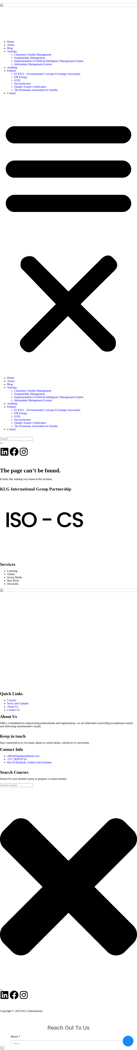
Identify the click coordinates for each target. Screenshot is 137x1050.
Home (10, 41)
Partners (11, 70)
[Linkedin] (4, 451)
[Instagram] (23, 451)
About (10, 44)
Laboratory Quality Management (32, 54)
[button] (68, 235)
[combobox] (16, 439)
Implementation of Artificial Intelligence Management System (48, 61)
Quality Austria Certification (30, 86)
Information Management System (33, 64)
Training (12, 51)
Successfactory (22, 83)
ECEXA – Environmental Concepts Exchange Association (47, 73)
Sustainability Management (29, 57)
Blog (10, 48)
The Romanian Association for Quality (36, 89)
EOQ (17, 80)
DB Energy (20, 77)
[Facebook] (14, 451)
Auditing (12, 67)
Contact (11, 93)
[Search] (1, 443)
